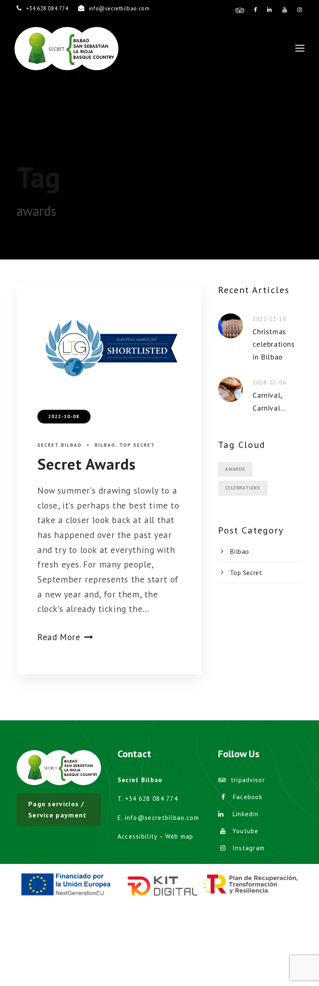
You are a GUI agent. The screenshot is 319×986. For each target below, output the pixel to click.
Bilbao (105, 445)
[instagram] (299, 9)
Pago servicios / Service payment (57, 809)
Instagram (249, 848)
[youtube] (284, 9)
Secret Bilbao (59, 445)
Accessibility (137, 836)
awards (235, 469)
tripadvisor (248, 780)
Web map (179, 836)
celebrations (242, 488)
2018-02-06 (269, 382)
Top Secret (137, 445)
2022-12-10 (269, 319)
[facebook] (255, 9)
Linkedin (245, 814)
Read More (58, 637)
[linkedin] (269, 9)
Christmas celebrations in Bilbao (273, 344)
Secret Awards (86, 464)
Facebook (248, 797)
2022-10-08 (64, 416)
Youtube (245, 831)
